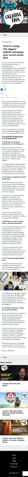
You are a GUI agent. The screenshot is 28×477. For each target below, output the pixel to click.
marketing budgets (13, 131)
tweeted (9, 68)
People (14, 461)
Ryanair (8, 76)
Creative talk (14, 464)
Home (14, 455)
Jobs (14, 458)
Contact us (14, 466)
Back (4, 35)
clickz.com (10, 350)
